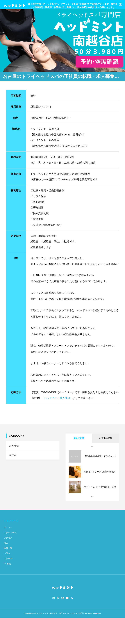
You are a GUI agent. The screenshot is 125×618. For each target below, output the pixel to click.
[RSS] (72, 598)
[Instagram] (53, 598)
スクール (8, 558)
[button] (92, 446)
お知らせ (14, 445)
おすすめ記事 (105, 438)
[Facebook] (62, 598)
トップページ (11, 521)
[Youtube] (67, 598)
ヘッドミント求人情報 (57, 398)
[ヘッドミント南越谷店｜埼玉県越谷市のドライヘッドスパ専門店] (14, 5)
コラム (12, 455)
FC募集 (7, 563)
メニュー (8, 527)
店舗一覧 (8, 548)
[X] (58, 598)
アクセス (8, 537)
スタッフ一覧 (10, 532)
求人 (6, 543)
